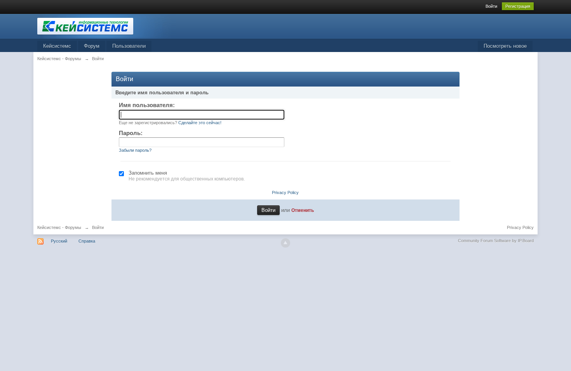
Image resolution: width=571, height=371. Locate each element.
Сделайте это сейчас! (199, 122)
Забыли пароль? (135, 150)
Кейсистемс (57, 46)
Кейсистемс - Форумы (59, 227)
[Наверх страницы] (285, 243)
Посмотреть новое (505, 46)
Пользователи (129, 46)
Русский (59, 241)
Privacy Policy (285, 192)
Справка (86, 241)
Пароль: (131, 133)
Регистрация (517, 6)
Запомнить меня (148, 173)
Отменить (302, 210)
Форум (91, 46)
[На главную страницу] (106, 26)
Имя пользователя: (147, 105)
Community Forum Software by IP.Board (496, 240)
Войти (491, 6)
